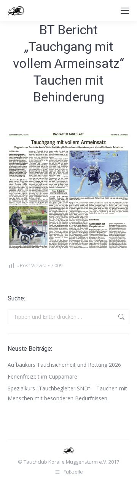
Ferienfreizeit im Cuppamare (42, 376)
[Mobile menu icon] (124, 10)
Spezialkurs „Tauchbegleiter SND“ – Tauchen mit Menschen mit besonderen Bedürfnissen (67, 393)
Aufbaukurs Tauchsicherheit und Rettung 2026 (64, 364)
